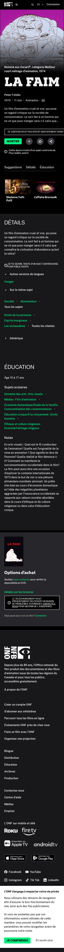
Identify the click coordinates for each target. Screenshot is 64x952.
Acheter (13, 141)
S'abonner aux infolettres (20, 711)
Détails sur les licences (18, 592)
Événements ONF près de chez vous (27, 725)
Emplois (9, 811)
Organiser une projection (19, 738)
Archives (9, 771)
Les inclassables (14, 326)
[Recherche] (33, 5)
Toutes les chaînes (43, 326)
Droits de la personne (17, 315)
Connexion (40, 615)
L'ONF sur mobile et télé (19, 823)
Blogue (8, 751)
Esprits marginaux (15, 320)
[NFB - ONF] (8, 4)
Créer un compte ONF (18, 704)
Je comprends (17, 940)
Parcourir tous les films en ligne (24, 718)
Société (9, 301)
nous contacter (21, 579)
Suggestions (13, 167)
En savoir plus (44, 940)
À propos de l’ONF (15, 689)
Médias (8, 804)
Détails (31, 167)
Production (11, 778)
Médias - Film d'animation (20, 399)
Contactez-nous (14, 790)
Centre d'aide (12, 797)
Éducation (47, 167)
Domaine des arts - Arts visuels (23, 394)
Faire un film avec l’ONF (19, 732)
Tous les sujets (13, 307)
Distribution (11, 757)
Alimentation (28, 301)
